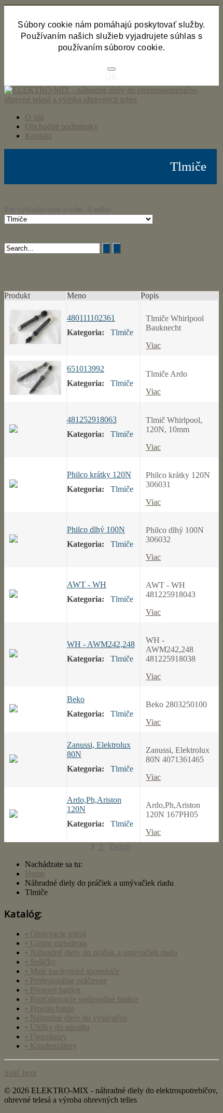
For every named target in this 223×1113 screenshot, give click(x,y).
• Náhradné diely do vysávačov (76, 1017)
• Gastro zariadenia (56, 943)
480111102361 (91, 317)
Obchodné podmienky (61, 126)
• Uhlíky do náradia (57, 1027)
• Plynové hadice (52, 989)
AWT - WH (86, 584)
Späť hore (20, 1072)
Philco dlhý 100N (96, 529)
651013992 (85, 368)
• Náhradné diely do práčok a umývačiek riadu (101, 952)
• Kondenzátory (51, 1045)
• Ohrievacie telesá (55, 933)
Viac (153, 345)
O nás (34, 117)
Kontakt (38, 135)
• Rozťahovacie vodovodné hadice (81, 999)
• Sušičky (40, 961)
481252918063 (92, 419)
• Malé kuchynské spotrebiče (72, 971)
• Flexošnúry (46, 1036)
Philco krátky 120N (99, 474)
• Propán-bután (49, 1008)
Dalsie (119, 846)
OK (111, 75)
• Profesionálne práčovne (66, 980)
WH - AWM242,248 (101, 644)
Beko (76, 699)
